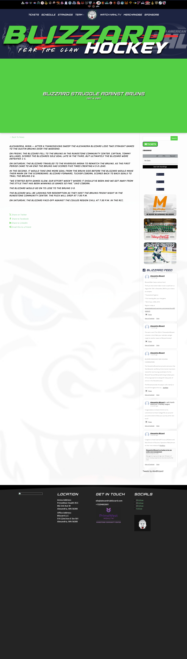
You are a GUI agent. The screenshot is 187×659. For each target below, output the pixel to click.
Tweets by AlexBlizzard (153, 471)
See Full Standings (160, 167)
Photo (150, 314)
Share (157, 318)
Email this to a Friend (21, 227)
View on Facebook (149, 318)
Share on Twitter (19, 214)
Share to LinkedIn (20, 223)
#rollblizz (162, 445)
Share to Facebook (20, 218)
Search (174, 138)
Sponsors (151, 14)
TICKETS (151, 144)
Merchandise (132, 14)
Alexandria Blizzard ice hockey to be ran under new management (159, 451)
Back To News (18, 137)
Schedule (48, 14)
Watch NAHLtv (110, 14)
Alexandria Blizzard (157, 276)
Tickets (33, 14)
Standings (65, 14)
